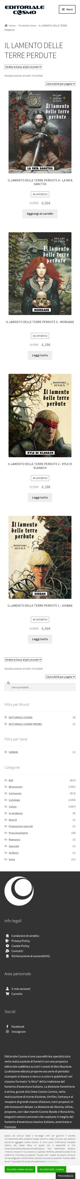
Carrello (16, 994)
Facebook (17, 1026)
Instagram (18, 1031)
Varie (12, 859)
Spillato (13, 852)
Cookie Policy (20, 946)
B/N (11, 780)
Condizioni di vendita (25, 936)
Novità (13, 820)
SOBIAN (13, 752)
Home (12, 25)
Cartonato (15, 793)
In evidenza (16, 813)
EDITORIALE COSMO (20, 717)
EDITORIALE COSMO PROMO (25, 724)
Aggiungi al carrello (40, 213)
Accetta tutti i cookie (52, 1169)
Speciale (14, 846)
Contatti (17, 951)
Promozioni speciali (21, 826)
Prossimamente (18, 833)
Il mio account (20, 989)
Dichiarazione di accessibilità (30, 956)
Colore (13, 806)
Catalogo (14, 800)
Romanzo (14, 839)
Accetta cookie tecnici (20, 1169)
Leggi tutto (40, 355)
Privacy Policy (20, 941)
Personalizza (65, 1175)
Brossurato (15, 786)
